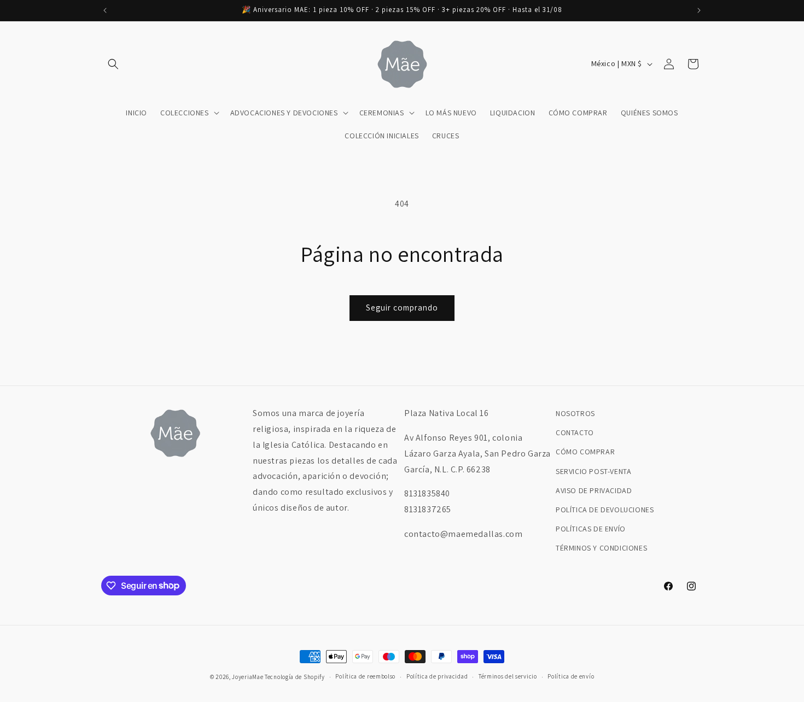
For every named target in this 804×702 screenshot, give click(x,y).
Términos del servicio (508, 676)
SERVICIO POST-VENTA (593, 471)
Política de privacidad (437, 676)
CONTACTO (575, 432)
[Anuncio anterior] (105, 10)
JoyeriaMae (247, 677)
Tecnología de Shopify (295, 677)
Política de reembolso (365, 676)
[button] (113, 64)
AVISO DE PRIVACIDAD (594, 490)
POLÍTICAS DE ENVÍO (591, 529)
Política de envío (570, 676)
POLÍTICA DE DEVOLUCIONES (605, 509)
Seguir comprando (402, 307)
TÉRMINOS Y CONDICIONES (601, 548)
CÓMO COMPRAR (585, 452)
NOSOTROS (575, 413)
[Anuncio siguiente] (699, 10)
